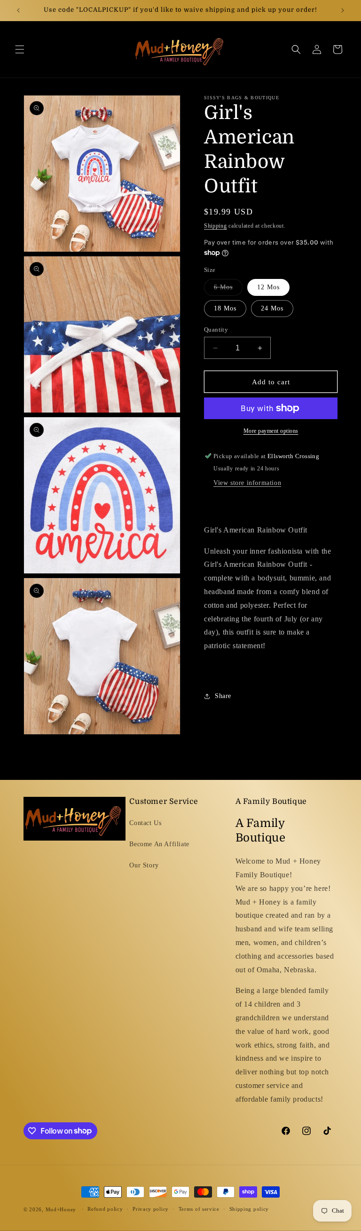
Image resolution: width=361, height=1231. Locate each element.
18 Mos (225, 308)
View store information (247, 482)
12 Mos (268, 287)
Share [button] (223, 695)
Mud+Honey (61, 1209)
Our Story (143, 865)
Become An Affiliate (159, 844)
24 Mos (272, 308)
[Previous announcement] (18, 10)
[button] (19, 49)
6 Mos (228, 289)
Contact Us (145, 822)
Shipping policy (249, 1209)
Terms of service (199, 1209)
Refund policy (105, 1209)
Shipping (215, 225)
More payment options (270, 431)
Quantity (216, 329)
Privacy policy (151, 1209)
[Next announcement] (342, 10)
